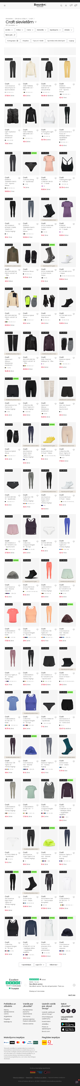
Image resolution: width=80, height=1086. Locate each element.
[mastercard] (18, 1042)
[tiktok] (74, 1011)
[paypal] (6, 1042)
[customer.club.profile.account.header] (66, 5)
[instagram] (68, 1011)
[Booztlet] (40, 5)
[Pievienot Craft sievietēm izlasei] (35, 22)
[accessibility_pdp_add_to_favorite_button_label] (19, 84)
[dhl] (44, 1042)
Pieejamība (29, 1077)
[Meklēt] (61, 5)
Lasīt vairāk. (51, 1)
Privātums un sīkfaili (40, 1077)
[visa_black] (12, 1042)
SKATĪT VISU (71, 995)
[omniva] (50, 1042)
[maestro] (23, 1042)
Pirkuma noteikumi (18, 1077)
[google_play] (68, 1024)
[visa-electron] (29, 1042)
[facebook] (63, 1011)
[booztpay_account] (35, 1042)
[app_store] (68, 1029)
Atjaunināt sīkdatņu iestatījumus (56, 1077)
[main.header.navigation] (4, 5)
